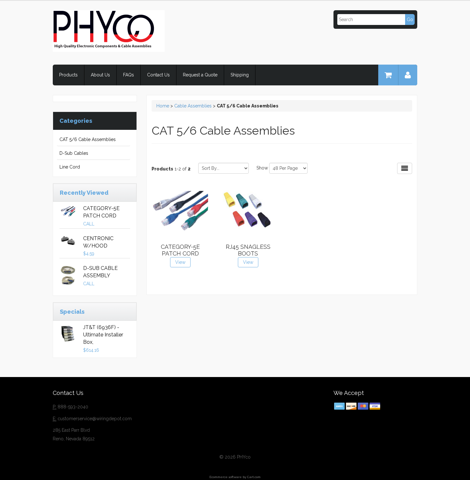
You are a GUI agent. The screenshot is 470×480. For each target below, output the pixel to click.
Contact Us (158, 74)
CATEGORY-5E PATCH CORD (180, 250)
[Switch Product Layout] (404, 168)
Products (68, 74)
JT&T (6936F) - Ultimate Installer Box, (103, 334)
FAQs (128, 74)
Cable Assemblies (193, 105)
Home (162, 105)
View (180, 262)
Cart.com (254, 477)
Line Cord (69, 166)
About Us (100, 74)
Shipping (240, 74)
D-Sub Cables (73, 153)
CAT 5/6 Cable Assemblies (87, 139)
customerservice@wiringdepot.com (95, 418)
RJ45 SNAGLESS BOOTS (248, 250)
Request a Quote (200, 74)
